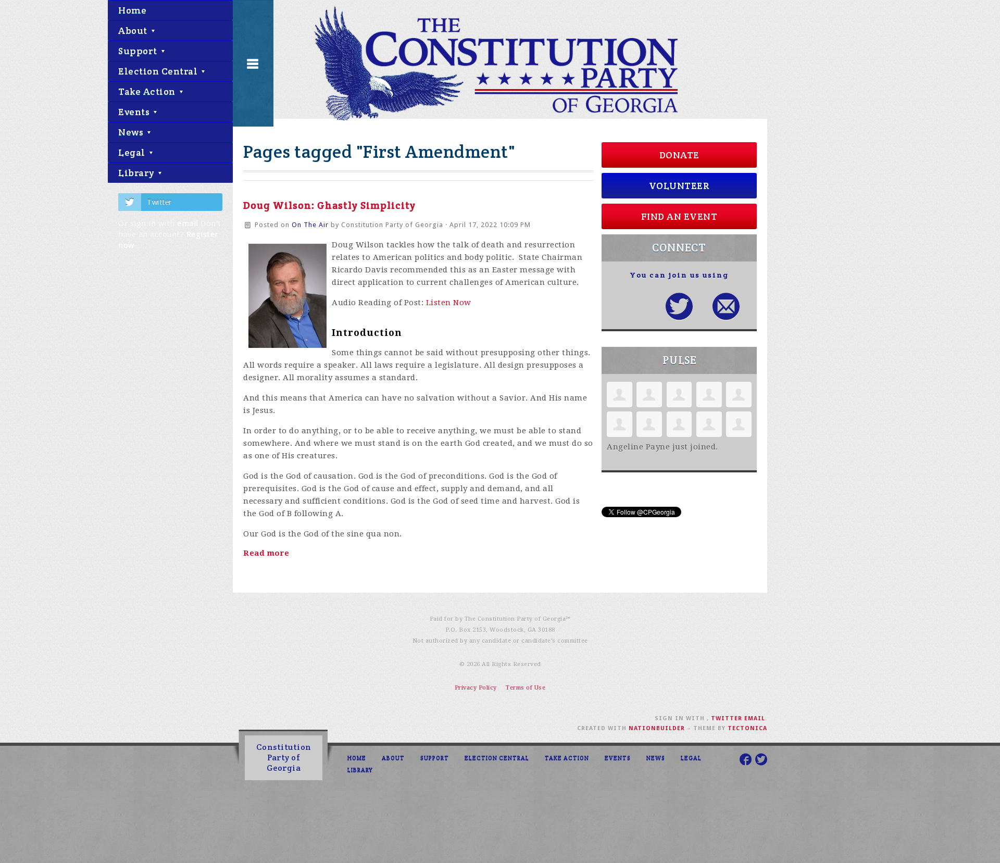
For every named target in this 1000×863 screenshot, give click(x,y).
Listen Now (448, 302)
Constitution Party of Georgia (283, 757)
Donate (679, 155)
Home (132, 10)
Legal (132, 152)
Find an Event (679, 216)
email (187, 223)
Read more (266, 553)
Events (135, 112)
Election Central (159, 71)
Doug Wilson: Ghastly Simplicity (329, 205)
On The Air (310, 225)
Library (137, 173)
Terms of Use (525, 687)
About (133, 30)
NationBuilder (657, 728)
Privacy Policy (476, 687)
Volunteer (679, 186)
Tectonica (747, 728)
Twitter (159, 202)
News (132, 132)
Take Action (148, 91)
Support (138, 51)
